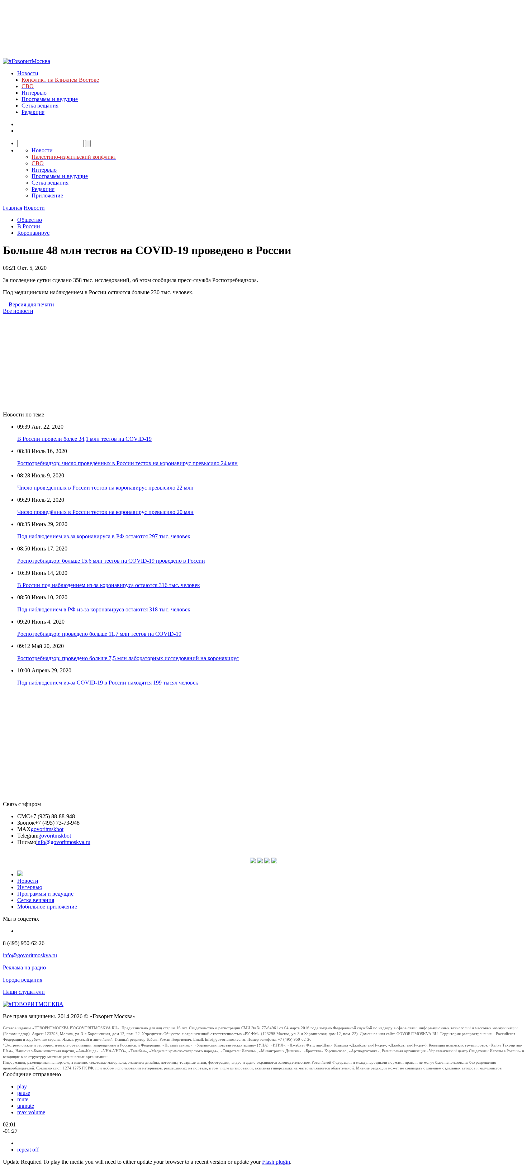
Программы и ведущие (50, 99)
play (22, 1086)
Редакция (33, 112)
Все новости (18, 311)
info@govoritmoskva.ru (63, 842)
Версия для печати (31, 304)
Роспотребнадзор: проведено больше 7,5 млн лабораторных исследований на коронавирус (128, 658)
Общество (29, 220)
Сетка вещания (40, 106)
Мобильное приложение (47, 907)
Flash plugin (276, 1162)
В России (28, 226)
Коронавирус (33, 233)
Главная (12, 208)
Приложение (47, 195)
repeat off (28, 1149)
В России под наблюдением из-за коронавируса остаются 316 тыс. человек (108, 585)
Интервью (34, 93)
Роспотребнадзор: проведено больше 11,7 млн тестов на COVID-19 (99, 634)
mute (22, 1099)
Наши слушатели (24, 992)
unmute (25, 1106)
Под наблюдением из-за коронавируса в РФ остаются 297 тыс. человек (103, 536)
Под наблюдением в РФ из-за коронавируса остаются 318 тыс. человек (103, 609)
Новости (27, 73)
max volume (31, 1112)
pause (23, 1093)
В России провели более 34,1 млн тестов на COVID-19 (84, 439)
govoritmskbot (47, 829)
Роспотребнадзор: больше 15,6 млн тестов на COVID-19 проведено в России (111, 561)
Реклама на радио (24, 967)
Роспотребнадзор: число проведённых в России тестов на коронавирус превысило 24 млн (127, 463)
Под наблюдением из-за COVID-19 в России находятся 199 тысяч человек (107, 683)
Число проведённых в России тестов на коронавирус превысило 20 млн (105, 512)
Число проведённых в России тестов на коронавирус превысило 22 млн (105, 488)
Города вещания (22, 980)
